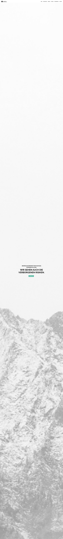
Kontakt (60, 1)
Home (41, 1)
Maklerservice (56, 1)
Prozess (52, 1)
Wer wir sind (45, 1)
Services (49, 1)
